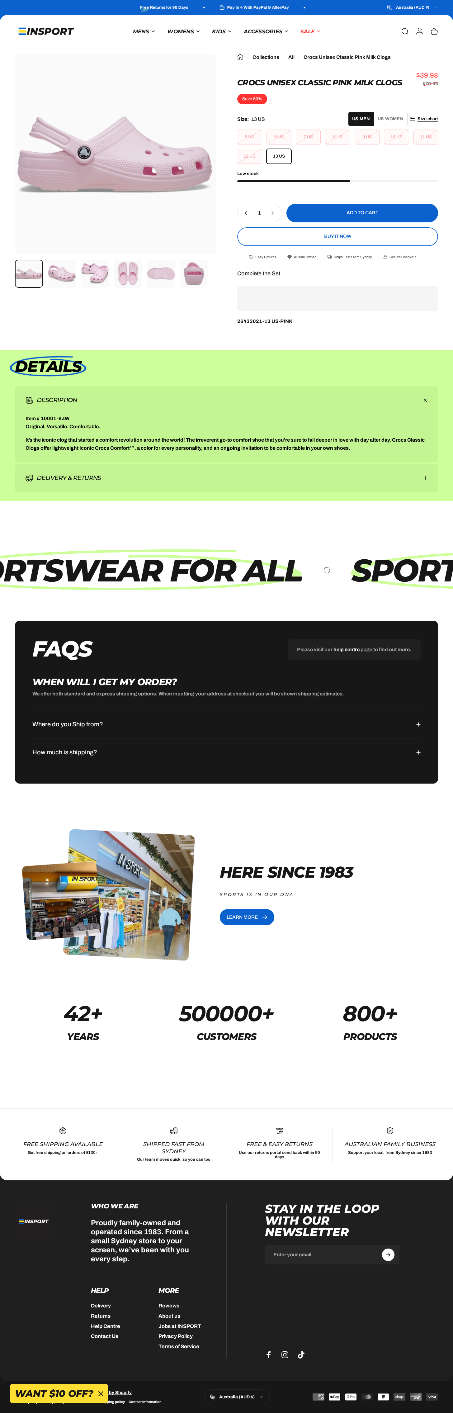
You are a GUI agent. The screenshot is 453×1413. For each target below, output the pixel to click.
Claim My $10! (228, 736)
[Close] (278, 658)
